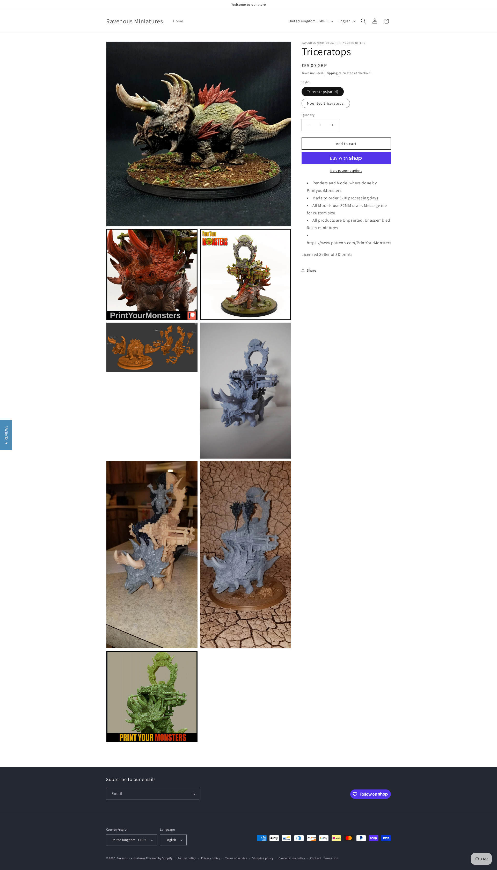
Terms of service (236, 858)
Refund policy (187, 858)
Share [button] (311, 270)
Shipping (331, 73)
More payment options (346, 170)
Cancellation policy (292, 858)
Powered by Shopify (159, 858)
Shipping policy (263, 858)
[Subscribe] (193, 794)
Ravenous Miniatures (131, 858)
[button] (363, 21)
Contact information (324, 858)
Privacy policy (210, 858)
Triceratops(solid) (322, 91)
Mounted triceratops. (326, 103)
